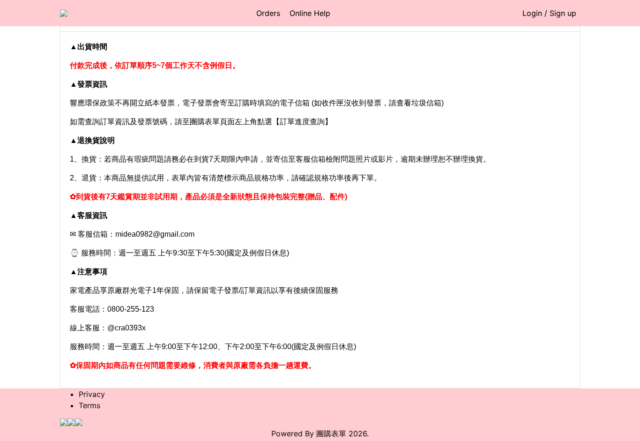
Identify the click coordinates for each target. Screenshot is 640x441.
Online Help (310, 13)
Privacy (92, 394)
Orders (268, 13)
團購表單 (331, 433)
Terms (89, 405)
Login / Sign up (549, 13)
